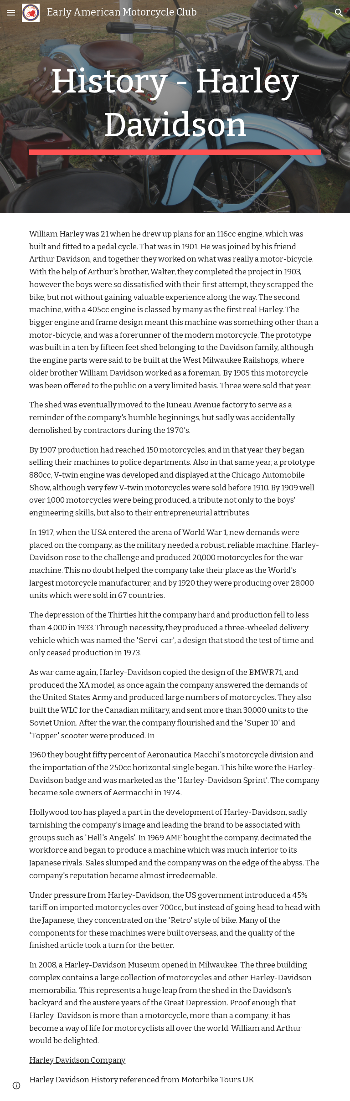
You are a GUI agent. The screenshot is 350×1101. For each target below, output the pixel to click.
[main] (175, 107)
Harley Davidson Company (77, 1060)
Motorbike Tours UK (217, 1080)
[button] (11, 12)
